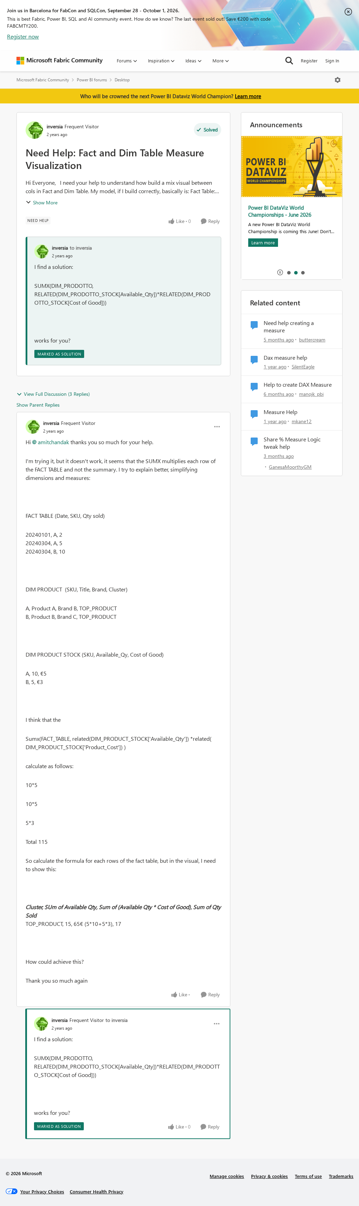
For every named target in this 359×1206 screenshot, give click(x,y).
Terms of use (308, 1176)
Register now (23, 36)
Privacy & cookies (269, 1176)
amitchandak (53, 442)
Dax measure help (285, 357)
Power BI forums (92, 79)
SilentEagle (303, 366)
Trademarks (341, 1176)
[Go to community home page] (59, 61)
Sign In (332, 60)
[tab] (288, 272)
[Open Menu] (338, 80)
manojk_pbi (311, 394)
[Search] (289, 60)
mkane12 (302, 421)
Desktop (122, 79)
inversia (55, 126)
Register (309, 60)
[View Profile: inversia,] (41, 251)
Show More (45, 202)
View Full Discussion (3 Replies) (57, 394)
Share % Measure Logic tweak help (292, 443)
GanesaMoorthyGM (290, 466)
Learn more (248, 96)
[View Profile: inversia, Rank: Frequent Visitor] (34, 130)
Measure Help (280, 411)
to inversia (81, 247)
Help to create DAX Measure (298, 384)
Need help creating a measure (289, 326)
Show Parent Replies (38, 404)
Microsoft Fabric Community (42, 79)
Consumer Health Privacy (96, 1191)
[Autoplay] (280, 272)
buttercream (312, 339)
